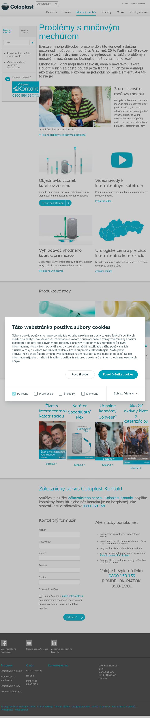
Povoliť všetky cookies (118, 374)
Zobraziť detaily (124, 393)
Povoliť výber (80, 374)
